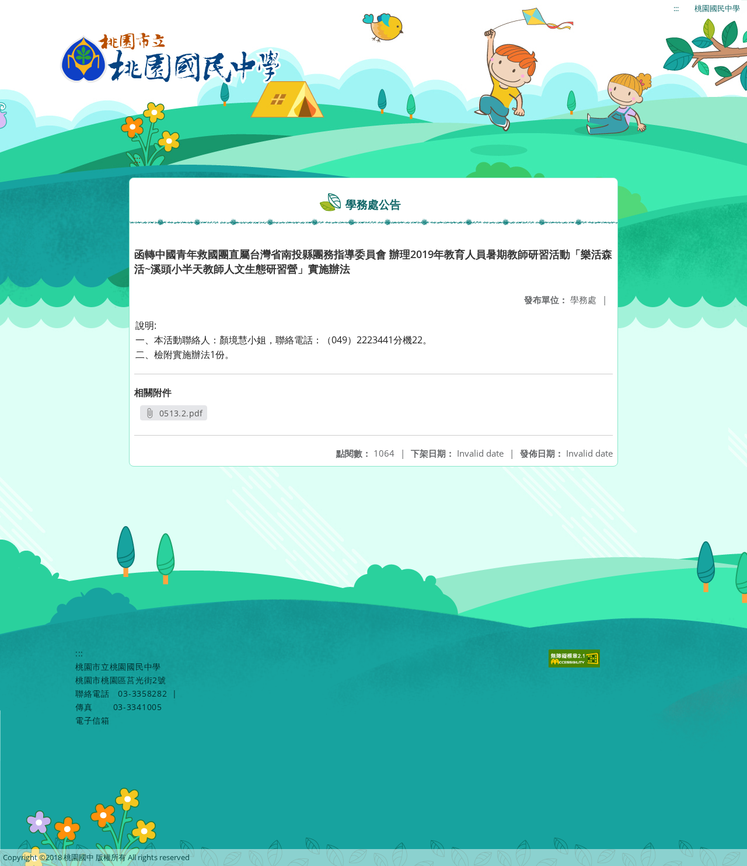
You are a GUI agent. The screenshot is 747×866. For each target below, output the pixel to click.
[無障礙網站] (575, 664)
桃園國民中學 (717, 8)
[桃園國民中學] (170, 58)
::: (676, 8)
